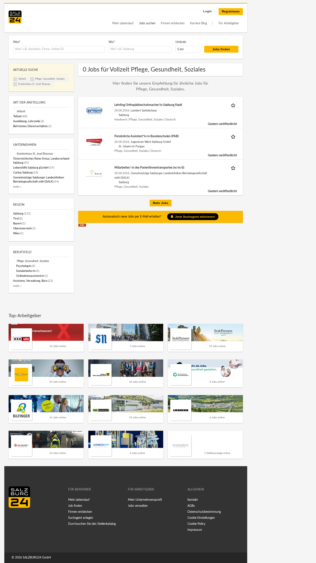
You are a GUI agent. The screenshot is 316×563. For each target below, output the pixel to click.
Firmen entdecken (173, 23)
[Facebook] (13, 517)
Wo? (112, 42)
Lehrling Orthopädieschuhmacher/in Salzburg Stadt (148, 105)
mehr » (17, 187)
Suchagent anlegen (80, 517)
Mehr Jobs (160, 203)
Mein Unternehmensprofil (145, 499)
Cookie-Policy (196, 523)
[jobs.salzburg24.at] (15, 17)
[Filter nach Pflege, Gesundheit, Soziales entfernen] (15, 261)
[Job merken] (234, 105)
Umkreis (180, 42)
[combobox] (59, 49)
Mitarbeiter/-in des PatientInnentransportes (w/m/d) (149, 167)
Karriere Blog (198, 23)
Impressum (194, 529)
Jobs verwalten (138, 505)
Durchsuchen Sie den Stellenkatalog (92, 523)
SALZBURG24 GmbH (37, 557)
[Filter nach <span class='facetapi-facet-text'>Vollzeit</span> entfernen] (15, 79)
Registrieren (231, 11)
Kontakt (192, 499)
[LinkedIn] (19, 517)
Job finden (75, 505)
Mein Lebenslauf (123, 23)
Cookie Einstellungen (201, 517)
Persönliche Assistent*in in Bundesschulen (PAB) (146, 136)
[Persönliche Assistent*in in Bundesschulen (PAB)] (94, 142)
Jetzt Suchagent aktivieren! (195, 216)
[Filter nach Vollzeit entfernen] (15, 111)
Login (207, 11)
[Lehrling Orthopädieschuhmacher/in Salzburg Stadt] (94, 110)
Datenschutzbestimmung (204, 511)
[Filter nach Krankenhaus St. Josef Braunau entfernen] (15, 153)
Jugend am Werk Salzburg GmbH (151, 142)
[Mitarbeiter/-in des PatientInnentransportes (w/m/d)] (94, 173)
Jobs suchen (147, 23)
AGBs (191, 505)
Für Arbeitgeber (229, 23)
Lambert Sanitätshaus (144, 110)
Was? (16, 42)
